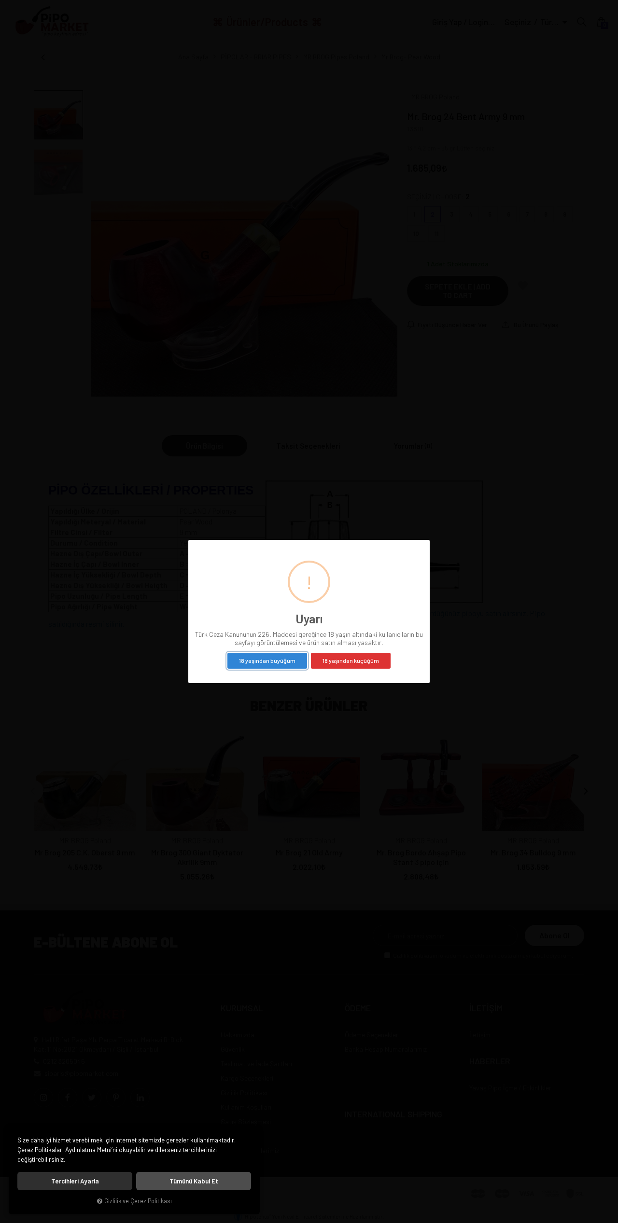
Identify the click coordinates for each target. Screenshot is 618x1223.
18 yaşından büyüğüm (267, 660)
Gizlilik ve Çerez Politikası (138, 1201)
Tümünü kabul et (193, 1181)
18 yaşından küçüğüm (351, 660)
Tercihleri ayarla (75, 1181)
